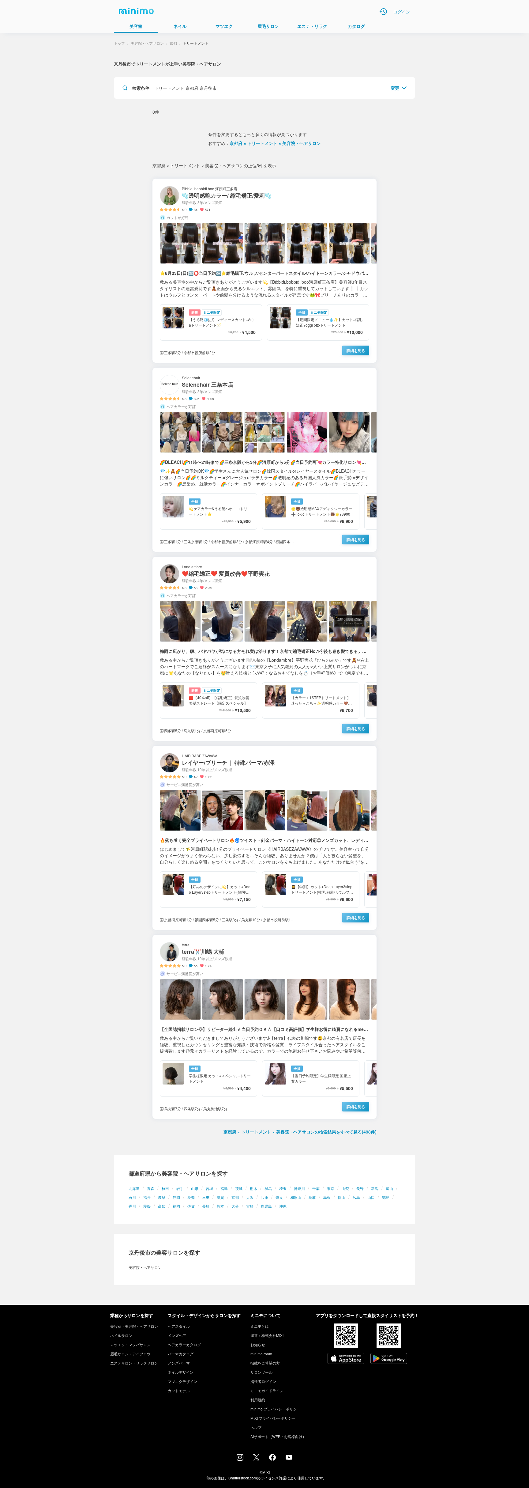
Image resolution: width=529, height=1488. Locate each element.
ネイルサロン (121, 1335)
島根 (327, 1197)
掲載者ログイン (263, 1381)
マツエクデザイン (182, 1381)
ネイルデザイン (180, 1372)
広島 (356, 1197)
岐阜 (161, 1197)
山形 (194, 1188)
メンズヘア (177, 1335)
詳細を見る (356, 350)
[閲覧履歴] (383, 12)
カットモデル (179, 1390)
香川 (132, 1206)
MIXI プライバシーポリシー (272, 1418)
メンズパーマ (179, 1362)
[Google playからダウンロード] (388, 1359)
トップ (119, 43)
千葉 (316, 1188)
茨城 (238, 1188)
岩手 (180, 1188)
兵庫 (264, 1197)
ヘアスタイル (179, 1326)
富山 (389, 1188)
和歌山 (295, 1197)
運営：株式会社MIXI (266, 1335)
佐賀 (191, 1206)
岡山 (341, 1197)
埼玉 (283, 1188)
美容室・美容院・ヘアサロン (134, 1326)
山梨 (345, 1188)
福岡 (176, 1206)
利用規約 (257, 1399)
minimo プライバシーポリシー (275, 1408)
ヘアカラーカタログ (184, 1344)
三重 (205, 1197)
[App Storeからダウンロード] (346, 1359)
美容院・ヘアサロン (147, 43)
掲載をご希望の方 (265, 1362)
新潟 (374, 1188)
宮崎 (249, 1206)
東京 (330, 1188)
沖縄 (283, 1206)
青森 (150, 1188)
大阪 (249, 1197)
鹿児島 (266, 1206)
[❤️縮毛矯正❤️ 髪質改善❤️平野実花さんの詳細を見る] (264, 649)
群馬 (268, 1188)
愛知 (191, 1197)
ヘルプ (255, 1427)
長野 (360, 1188)
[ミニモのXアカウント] (256, 1459)
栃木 (253, 1188)
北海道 (134, 1188)
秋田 (165, 1188)
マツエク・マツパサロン (130, 1344)
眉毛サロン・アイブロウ (130, 1353)
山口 (371, 1197)
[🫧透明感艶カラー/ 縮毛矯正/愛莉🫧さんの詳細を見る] (264, 271)
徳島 (385, 1197)
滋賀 (220, 1197)
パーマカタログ (180, 1353)
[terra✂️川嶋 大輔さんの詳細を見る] (264, 1027)
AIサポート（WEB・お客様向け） (278, 1436)
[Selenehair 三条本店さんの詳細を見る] (264, 460)
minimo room (261, 1353)
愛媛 (147, 1206)
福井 (147, 1197)
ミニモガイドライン (266, 1390)
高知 (161, 1206)
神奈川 (299, 1188)
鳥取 (312, 1197)
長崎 (205, 1206)
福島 (224, 1188)
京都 (235, 1197)
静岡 (176, 1197)
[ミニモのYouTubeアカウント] (289, 1458)
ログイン (401, 12)
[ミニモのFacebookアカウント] (272, 1459)
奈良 (279, 1197)
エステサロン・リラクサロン (134, 1362)
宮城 (209, 1188)
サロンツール (261, 1372)
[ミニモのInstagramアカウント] (240, 1459)
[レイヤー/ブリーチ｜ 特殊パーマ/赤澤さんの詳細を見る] (264, 838)
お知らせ (257, 1344)
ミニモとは (259, 1326)
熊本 (220, 1206)
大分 (235, 1206)
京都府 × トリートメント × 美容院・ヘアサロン (275, 143)
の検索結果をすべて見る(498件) (300, 1132)
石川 (132, 1197)
